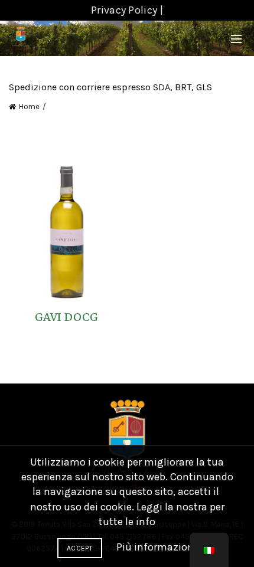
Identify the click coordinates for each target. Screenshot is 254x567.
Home (29, 106)
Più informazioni (156, 546)
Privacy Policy (124, 10)
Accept (80, 548)
